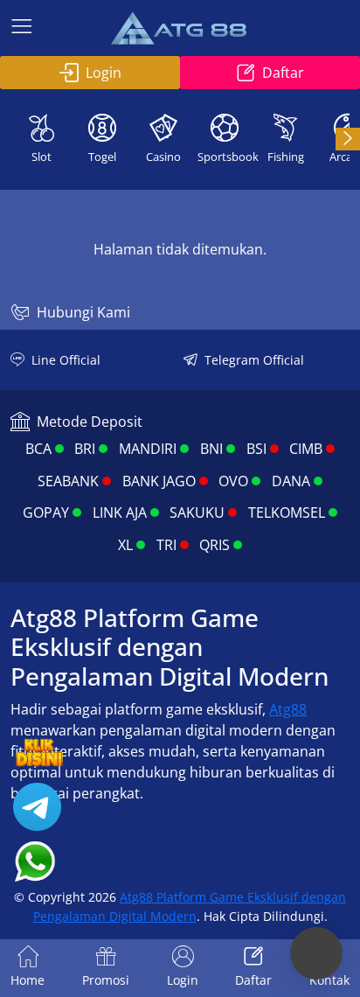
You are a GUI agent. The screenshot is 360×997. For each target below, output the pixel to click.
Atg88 (288, 709)
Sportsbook (226, 156)
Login (103, 72)
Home (27, 980)
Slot (41, 156)
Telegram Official (254, 360)
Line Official (65, 360)
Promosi (105, 980)
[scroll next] (348, 139)
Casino (163, 156)
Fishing (285, 156)
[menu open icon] (21, 28)
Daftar (283, 72)
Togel (102, 156)
